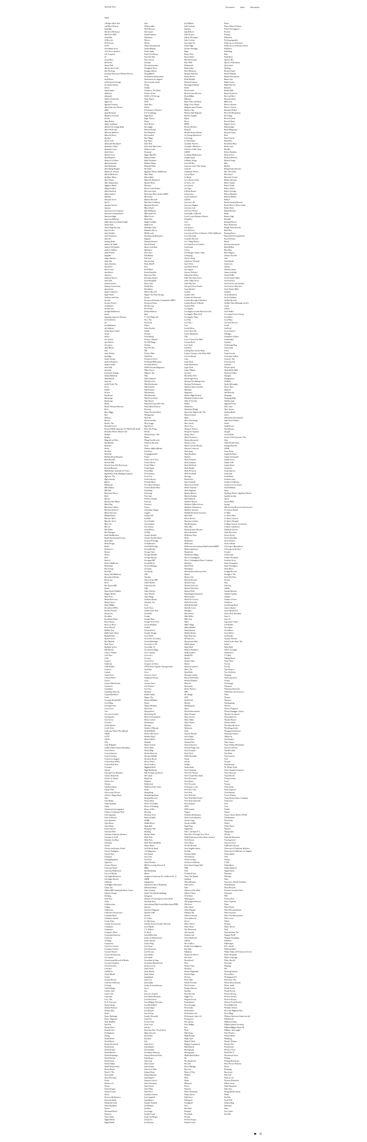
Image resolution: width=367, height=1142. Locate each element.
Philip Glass (188, 1039)
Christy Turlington (112, 851)
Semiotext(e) (229, 339)
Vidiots (227, 921)
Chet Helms (109, 801)
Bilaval (107, 482)
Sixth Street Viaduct (231, 420)
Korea (186, 121)
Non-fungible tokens (192, 848)
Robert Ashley (229, 183)
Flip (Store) (148, 426)
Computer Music (111, 932)
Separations (228, 348)
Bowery (108, 560)
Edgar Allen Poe (150, 155)
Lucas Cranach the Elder (193, 339)
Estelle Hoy (148, 286)
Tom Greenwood (230, 748)
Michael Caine (189, 583)
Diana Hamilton (111, 1106)
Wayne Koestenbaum (232, 983)
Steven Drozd (229, 535)
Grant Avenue (149, 630)
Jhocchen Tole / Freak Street (155, 1030)
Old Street (188, 904)
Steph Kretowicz (230, 532)
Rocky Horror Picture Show (235, 205)
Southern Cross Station (233, 485)
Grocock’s (148, 655)
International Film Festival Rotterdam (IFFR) (161, 904)
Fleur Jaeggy (149, 423)
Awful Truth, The (111, 384)
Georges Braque (150, 558)
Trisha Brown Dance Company (236, 798)
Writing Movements (231, 1061)
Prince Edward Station (232, 26)
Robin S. (227, 200)
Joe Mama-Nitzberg (151, 1053)
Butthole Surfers (111, 647)
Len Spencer (189, 228)
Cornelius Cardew (112, 949)
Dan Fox (108, 1025)
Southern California (231, 482)
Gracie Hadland (150, 625)
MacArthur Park (190, 376)
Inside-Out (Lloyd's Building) (155, 893)
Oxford (187, 941)
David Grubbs (110, 1050)
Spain (226, 490)
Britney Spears (110, 602)
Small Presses (229, 426)
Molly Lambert (190, 653)
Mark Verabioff (190, 474)
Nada (186, 731)
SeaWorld (227, 328)
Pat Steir (187, 977)
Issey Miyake (149, 927)
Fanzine (147, 334)
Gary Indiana (149, 524)
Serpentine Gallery (231, 356)
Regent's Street (229, 124)
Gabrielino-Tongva (151, 510)
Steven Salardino (230, 538)
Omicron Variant (190, 916)
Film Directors (149, 381)
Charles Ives (109, 781)
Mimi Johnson (189, 630)
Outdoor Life (189, 935)
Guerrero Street (150, 675)
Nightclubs (188, 829)
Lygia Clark (188, 367)
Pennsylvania (189, 1002)
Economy (148, 152)
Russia (226, 242)
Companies (109, 929)
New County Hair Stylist (193, 776)
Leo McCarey (189, 230)
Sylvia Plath (228, 647)
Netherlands (189, 767)
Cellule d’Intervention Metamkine (117, 748)
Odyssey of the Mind (192, 890)
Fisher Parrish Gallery (152, 412)
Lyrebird (187, 373)
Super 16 (227, 619)
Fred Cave (148, 476)
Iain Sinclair (148, 854)
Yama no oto (229, 1078)
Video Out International (233, 916)
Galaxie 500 (148, 516)
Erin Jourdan (149, 261)
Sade (226, 258)
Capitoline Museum (112, 692)
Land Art (187, 169)
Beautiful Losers (111, 426)
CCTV (107, 737)
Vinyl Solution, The (231, 932)
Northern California (192, 862)
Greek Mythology (151, 641)
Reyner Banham (230, 152)
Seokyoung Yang (230, 345)
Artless (107, 337)
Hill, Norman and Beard (153, 773)
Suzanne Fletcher (230, 639)
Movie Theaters (190, 689)
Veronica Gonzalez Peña (233, 890)
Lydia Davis (188, 362)
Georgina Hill (149, 560)
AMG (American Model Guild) (116, 222)
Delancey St (109, 1083)
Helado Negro (149, 737)
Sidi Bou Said (229, 401)
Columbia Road (110, 916)
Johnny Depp (149, 1072)
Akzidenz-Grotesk (112, 116)
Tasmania (227, 675)
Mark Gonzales (190, 460)
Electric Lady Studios (152, 188)
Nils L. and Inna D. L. (192, 832)
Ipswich (147, 916)
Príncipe (227, 35)
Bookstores (109, 549)
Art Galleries (109, 328)
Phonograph (189, 1050)
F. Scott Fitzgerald (151, 317)
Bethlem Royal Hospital (113, 457)
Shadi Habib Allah (231, 370)
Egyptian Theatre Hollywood (155, 172)
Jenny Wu (148, 1019)
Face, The (148, 320)
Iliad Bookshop (150, 871)
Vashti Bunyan (229, 885)
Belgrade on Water (112, 440)
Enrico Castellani (150, 247)
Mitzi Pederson (190, 636)
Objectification (190, 882)
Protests (227, 32)
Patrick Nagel (189, 974)
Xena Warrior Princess (232, 1064)
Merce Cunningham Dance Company (198, 560)
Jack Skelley (148, 955)
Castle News (109, 728)
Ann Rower (109, 272)
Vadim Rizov (229, 865)
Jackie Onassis (149, 941)
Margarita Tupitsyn (191, 432)
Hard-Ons (148, 709)
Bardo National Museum (114, 407)
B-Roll (107, 390)
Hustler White (149, 834)
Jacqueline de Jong (151, 960)
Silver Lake (228, 407)
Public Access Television (233, 43)
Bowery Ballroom (111, 563)
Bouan (107, 555)
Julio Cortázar (189, 40)
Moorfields (188, 672)
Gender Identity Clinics (153, 538)
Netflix (187, 765)
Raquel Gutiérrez (230, 93)
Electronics (148, 197)
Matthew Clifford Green (193, 504)
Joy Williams (189, 23)
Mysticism (188, 728)
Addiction (108, 93)
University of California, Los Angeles (238, 851)
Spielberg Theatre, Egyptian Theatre (238, 493)
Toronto (227, 762)
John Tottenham (150, 1083)
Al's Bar (107, 118)
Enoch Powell (149, 244)
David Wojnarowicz (112, 1067)
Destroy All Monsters (113, 1097)
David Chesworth (111, 1044)
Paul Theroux (189, 994)
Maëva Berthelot (190, 532)
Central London (111, 756)
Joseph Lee (148, 1120)
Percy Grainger (190, 1005)
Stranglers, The (230, 574)
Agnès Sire (108, 102)
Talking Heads (229, 658)
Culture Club (110, 991)
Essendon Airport (151, 278)
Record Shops (229, 121)
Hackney (147, 692)
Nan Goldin (188, 737)
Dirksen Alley (149, 26)
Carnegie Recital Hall (113, 700)
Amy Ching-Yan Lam (112, 228)
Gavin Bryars (149, 530)
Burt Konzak (109, 641)
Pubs (226, 54)
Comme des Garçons (113, 924)
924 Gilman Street (111, 49)
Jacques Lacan (149, 966)
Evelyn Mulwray (150, 311)
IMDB (146, 879)
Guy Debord (149, 686)
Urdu (226, 857)
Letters (187, 250)
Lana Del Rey (189, 163)
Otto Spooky (189, 932)
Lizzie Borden (189, 289)
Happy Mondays (150, 706)
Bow (106, 558)
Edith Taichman (150, 160)
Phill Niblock (189, 1047)
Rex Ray (227, 149)
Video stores (229, 918)
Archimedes (109, 306)
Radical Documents (231, 77)
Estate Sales (148, 284)
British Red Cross (111, 599)
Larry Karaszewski (191, 180)
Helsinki (147, 742)
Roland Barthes (230, 211)
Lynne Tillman (189, 370)
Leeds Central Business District (196, 216)
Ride (226, 163)
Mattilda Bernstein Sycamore (195, 513)
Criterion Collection (112, 983)
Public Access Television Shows (236, 46)
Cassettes (108, 723)
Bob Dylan (109, 530)
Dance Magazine (111, 1019)
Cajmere (108, 661)
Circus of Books (111, 874)
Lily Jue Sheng (189, 258)
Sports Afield (229, 502)
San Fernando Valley (232, 278)
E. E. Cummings (150, 113)
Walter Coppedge (231, 957)
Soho (226, 440)
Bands (107, 404)
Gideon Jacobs (150, 586)
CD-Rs (107, 739)
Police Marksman (191, 1092)
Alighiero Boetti (110, 186)
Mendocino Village (191, 555)
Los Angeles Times (191, 317)
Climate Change (111, 893)
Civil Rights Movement (113, 885)
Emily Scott (148, 225)
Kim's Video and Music (193, 102)
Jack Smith (148, 957)
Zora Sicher (228, 1111)
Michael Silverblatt (191, 588)
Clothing (108, 896)
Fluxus (146, 437)
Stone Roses (228, 569)
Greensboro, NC (150, 644)
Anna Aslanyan (110, 264)
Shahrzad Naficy (230, 373)
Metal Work (188, 566)
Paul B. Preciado (190, 983)
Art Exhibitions (110, 325)
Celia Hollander (111, 745)
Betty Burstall (110, 460)
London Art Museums (192, 297)
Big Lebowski (110, 479)
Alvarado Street (110, 200)
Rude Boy (228, 230)
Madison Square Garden (193, 387)
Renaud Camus (230, 133)
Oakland (187, 879)
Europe (147, 297)
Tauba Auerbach (230, 678)
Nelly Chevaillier (190, 756)
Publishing (228, 51)
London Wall (189, 306)
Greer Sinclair (149, 653)
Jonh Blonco (149, 1100)
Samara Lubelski (230, 272)
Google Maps (149, 619)
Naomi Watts (189, 739)
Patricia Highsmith (191, 971)
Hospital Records (151, 798)
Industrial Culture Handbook (155, 885)
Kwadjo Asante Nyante (193, 133)
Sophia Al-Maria (230, 454)
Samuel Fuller (229, 275)
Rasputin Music (230, 99)
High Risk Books (150, 770)
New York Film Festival (193, 798)
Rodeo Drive (229, 208)
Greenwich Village (151, 650)
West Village (228, 1013)
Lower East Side (190, 331)
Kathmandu (188, 65)
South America (229, 471)
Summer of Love (230, 599)
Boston (107, 552)
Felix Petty (148, 356)
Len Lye (187, 225)
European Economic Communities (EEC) (159, 300)
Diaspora (108, 1114)
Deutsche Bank (110, 1100)
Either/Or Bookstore (152, 180)
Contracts (108, 938)
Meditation (188, 541)
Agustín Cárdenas (111, 105)
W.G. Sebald (229, 946)
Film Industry (149, 393)
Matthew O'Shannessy (192, 507)
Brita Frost (109, 597)
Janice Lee (148, 980)
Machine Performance (192, 384)
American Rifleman (112, 219)
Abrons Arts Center (112, 68)
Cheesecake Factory (112, 793)
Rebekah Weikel (230, 110)
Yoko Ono (228, 1089)
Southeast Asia (229, 479)
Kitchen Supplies (190, 116)
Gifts (146, 588)
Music (186, 709)
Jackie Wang (149, 944)
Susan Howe (229, 633)
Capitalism (109, 689)
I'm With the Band (151, 848)
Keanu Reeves (189, 77)
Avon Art (108, 381)
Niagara (187, 812)
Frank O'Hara (149, 465)
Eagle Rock (148, 116)
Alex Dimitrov (110, 158)
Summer (227, 597)
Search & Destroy (231, 323)
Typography (228, 832)
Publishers (228, 49)
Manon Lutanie (190, 415)
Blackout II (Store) (112, 510)
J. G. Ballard (149, 929)
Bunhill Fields (110, 636)
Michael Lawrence (191, 586)
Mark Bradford (190, 454)
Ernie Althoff (149, 264)
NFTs (186, 806)
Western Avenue (230, 997)
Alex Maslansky (110, 166)
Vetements (228, 893)
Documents (230, 7)
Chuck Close (109, 854)
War (225, 969)
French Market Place (152, 488)
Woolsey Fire (229, 1044)
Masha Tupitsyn (190, 488)
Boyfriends (109, 566)
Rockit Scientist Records (233, 202)
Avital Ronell (109, 379)
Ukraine (227, 834)
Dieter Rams (109, 1117)
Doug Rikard (149, 74)
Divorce (147, 40)
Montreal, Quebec (191, 667)
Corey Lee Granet (111, 946)
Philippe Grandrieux (192, 1044)
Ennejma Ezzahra (151, 242)
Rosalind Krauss (230, 222)
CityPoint (108, 882)
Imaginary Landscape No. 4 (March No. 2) (160, 876)
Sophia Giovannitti (231, 457)
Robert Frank (229, 186)
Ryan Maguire (229, 253)
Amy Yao (108, 239)
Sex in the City (229, 362)
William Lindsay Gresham (234, 1025)
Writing (227, 1058)
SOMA (226, 448)
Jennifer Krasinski (151, 1016)
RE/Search (228, 102)
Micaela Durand (190, 580)
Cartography (109, 717)
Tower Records (230, 773)
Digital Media (110, 1120)
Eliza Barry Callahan (152, 202)
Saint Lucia (228, 264)
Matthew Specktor (191, 510)
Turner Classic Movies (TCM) (235, 815)
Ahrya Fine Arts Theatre (114, 107)
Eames (146, 121)
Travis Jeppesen (230, 790)
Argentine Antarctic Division (115, 317)
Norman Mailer (190, 854)
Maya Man (188, 527)
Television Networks (232, 689)
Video (226, 904)
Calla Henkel (109, 667)
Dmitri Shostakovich (152, 46)
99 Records (109, 40)
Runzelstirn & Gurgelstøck (234, 236)
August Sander (110, 365)
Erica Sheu (148, 253)
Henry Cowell (149, 745)
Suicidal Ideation (230, 591)
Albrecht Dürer (110, 135)
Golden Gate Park (151, 611)
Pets (186, 1027)
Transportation (230, 778)
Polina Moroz (189, 1095)
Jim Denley (148, 1036)
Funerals (147, 502)
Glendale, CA (149, 602)
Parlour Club (189, 966)
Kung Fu (187, 130)
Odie (186, 888)
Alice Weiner (109, 180)
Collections (109, 910)
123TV (107, 46)
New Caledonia (190, 770)
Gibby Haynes (149, 583)
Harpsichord (149, 711)
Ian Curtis (148, 857)
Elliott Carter (149, 216)
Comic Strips (109, 921)
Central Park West (111, 765)
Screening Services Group (234, 314)
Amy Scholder (110, 233)
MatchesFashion (190, 496)
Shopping (227, 395)
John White (148, 1089)
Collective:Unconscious (113, 913)
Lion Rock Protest (191, 267)
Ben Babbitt (109, 443)
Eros (146, 267)
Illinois (146, 874)
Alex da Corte (110, 155)
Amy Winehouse (111, 236)
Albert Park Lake (111, 130)
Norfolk (187, 851)
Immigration (149, 882)
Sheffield (227, 381)
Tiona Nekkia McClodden (234, 745)
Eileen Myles (149, 177)
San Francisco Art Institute (234, 284)
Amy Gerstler (110, 230)
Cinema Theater (111, 865)
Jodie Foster (149, 1044)
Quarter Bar (229, 60)
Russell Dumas (229, 239)
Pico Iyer (187, 1064)
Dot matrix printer (151, 65)
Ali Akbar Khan (110, 177)
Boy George (109, 569)
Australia (108, 370)
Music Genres (189, 717)
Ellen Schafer (149, 208)
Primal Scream (189, 1122)
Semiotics (227, 342)
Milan (186, 622)
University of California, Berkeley (237, 848)
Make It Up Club (190, 401)
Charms (108, 784)
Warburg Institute (231, 971)
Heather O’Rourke (151, 728)
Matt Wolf (188, 516)
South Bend (228, 476)
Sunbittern (228, 602)
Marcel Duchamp (191, 420)
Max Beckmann (190, 524)
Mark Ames (188, 451)
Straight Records (230, 572)
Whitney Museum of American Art (237, 1016)
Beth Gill (108, 454)
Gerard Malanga (150, 566)
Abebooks (108, 63)
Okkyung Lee (189, 899)
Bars (106, 415)
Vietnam (227, 924)
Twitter (227, 823)
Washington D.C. (230, 977)
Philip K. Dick (189, 1041)
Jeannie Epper (149, 1008)
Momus (187, 658)
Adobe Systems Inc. (112, 99)
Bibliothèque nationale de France (117, 471)
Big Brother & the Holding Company (118, 474)
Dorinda (147, 63)
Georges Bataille (150, 555)
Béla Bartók (109, 650)
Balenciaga (109, 398)
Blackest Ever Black (112, 502)
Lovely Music (189, 328)
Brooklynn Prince (111, 619)
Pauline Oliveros (190, 988)
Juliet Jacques (189, 35)
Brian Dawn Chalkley (113, 591)
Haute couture (150, 720)
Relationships (229, 127)
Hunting (147, 832)
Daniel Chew (110, 1027)
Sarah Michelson (230, 295)
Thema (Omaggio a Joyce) (234, 711)
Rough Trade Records (232, 228)
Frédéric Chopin (150, 499)
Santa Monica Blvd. (231, 289)
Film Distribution (150, 384)
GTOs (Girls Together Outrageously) (158, 667)
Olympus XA (189, 913)
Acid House (109, 79)
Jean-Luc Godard (151, 994)
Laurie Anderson (190, 197)
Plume (186, 1080)
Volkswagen (228, 944)
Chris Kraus (109, 823)
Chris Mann (109, 826)
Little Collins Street (191, 281)
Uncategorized (229, 840)
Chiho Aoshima (110, 804)
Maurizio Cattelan (191, 521)
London (187, 292)
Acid (106, 77)
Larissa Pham (189, 174)
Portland (187, 1111)
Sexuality (227, 365)
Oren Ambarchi (190, 918)
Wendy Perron (229, 991)
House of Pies (149, 809)
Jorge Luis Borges (151, 1117)
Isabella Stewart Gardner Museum (157, 924)
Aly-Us (107, 202)
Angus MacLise (110, 258)
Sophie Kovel (229, 465)
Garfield (147, 518)
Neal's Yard (188, 753)
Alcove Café (109, 141)
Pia (185, 1058)
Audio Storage (110, 359)
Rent (226, 135)
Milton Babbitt (189, 627)
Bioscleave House (111, 493)
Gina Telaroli (149, 594)
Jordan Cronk (149, 1114)
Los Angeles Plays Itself (193, 314)
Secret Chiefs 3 (230, 331)
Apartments (109, 289)
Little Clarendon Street (193, 278)
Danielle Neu (110, 1030)
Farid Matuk (149, 337)
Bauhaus (108, 418)
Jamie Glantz (149, 974)
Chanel (107, 770)
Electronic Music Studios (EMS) (156, 194)
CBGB (107, 734)
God (146, 605)
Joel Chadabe (149, 1050)
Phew (186, 1030)
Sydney (227, 644)
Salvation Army (230, 269)
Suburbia (227, 586)
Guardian (148, 669)
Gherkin (147, 577)
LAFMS (187, 152)
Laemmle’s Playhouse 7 (193, 146)
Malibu (187, 404)
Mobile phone (189, 644)
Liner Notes (188, 264)
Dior (146, 23)
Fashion (147, 345)
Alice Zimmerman (111, 183)
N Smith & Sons (190, 874)
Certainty (108, 767)
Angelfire (108, 256)
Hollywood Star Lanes (152, 787)
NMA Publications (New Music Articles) (199, 837)
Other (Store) (189, 924)
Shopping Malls (230, 398)
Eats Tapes (148, 141)
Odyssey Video (190, 893)
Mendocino (188, 552)
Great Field (148, 636)
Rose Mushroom (230, 225)
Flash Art (147, 418)
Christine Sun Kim (111, 840)
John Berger (149, 1058)
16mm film (108, 37)
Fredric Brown (150, 479)
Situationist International (233, 418)
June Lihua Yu (189, 43)
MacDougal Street (191, 379)
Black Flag (108, 504)
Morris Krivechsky (191, 678)
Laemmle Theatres (191, 144)
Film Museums (149, 395)
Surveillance (228, 630)
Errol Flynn (148, 269)
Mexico (187, 574)
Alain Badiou (109, 121)
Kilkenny (187, 99)
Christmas (108, 843)
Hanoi (146, 703)
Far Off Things (150, 342)
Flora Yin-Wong (150, 429)
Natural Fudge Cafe (191, 748)
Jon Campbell (149, 1097)
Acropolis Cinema (111, 85)
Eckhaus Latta (149, 149)
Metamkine (188, 569)
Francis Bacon (149, 463)
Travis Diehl (228, 787)
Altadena (108, 197)
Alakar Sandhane (111, 124)
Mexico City (189, 577)
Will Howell (228, 1019)
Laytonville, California (192, 214)
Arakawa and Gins (112, 297)
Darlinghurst (109, 1033)
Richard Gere (229, 155)
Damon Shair (110, 1011)
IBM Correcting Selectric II (154, 865)
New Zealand (189, 804)
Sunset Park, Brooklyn (232, 614)
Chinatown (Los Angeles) (114, 809)
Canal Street (109, 675)
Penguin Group (190, 999)
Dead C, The (109, 1072)
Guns (146, 681)
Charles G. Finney (111, 778)
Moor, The (188, 669)
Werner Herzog (230, 994)
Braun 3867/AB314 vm (113, 574)
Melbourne (188, 544)
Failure (147, 325)
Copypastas (109, 944)
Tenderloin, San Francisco (234, 692)
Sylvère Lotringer (230, 650)
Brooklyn (108, 616)
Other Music (189, 927)
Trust (226, 806)
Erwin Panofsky (150, 272)
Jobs (146, 1041)
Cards (107, 697)
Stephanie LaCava (231, 530)
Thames (227, 697)
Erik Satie (148, 258)
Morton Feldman (190, 681)
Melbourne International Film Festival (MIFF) (201, 546)
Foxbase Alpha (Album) (153, 448)
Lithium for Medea (191, 275)
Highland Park (149, 767)
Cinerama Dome (111, 868)
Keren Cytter (189, 90)
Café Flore (109, 655)
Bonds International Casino (115, 538)
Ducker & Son (149, 93)
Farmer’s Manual (150, 339)
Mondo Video (189, 661)
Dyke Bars (148, 105)
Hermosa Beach (150, 759)
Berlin (107, 448)
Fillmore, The (149, 373)
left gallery (188, 219)
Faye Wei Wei (149, 348)
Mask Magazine (190, 490)
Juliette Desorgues (191, 37)
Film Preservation (151, 398)
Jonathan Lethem (150, 1095)
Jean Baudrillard (150, 1005)
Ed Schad (147, 169)
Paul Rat (187, 991)
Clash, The (109, 888)
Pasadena (188, 969)
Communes (109, 927)
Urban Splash (229, 854)
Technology (228, 683)
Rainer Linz (228, 79)
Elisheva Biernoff (150, 200)
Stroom (227, 580)
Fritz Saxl (147, 496)
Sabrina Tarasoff (230, 256)
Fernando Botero (151, 365)
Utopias (227, 860)
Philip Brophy (189, 1036)
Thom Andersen (230, 717)
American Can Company (114, 211)
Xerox (226, 1067)
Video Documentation (232, 910)
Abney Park (109, 65)
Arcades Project (111, 303)
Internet (147, 907)
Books (107, 546)
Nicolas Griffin (190, 823)
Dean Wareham (110, 1078)
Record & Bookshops (232, 113)
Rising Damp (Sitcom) (232, 169)
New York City (190, 795)
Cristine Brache (110, 980)
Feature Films (149, 353)
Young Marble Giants (232, 1092)
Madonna (188, 390)
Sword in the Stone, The (233, 641)
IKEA (146, 868)
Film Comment (150, 379)
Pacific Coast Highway (193, 946)
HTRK (146, 820)
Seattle (226, 325)
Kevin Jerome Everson (192, 93)
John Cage (148, 1061)
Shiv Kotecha (229, 393)
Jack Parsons (149, 952)
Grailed (147, 627)
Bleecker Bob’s (110, 518)
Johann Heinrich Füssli (153, 1055)
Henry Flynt (149, 748)
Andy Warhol (110, 253)
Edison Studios (150, 158)
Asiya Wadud (109, 353)
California (108, 664)
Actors (107, 88)
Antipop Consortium (112, 286)
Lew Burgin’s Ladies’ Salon (194, 253)
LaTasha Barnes (190, 191)
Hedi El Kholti (149, 731)
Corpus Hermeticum (112, 955)
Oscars (187, 921)
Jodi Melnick (149, 1047)
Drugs (146, 85)
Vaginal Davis (229, 871)
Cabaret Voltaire (111, 653)
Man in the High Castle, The (195, 412)
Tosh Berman (229, 765)
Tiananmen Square (231, 734)
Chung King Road (111, 860)
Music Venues (189, 723)
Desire (107, 1095)
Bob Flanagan (110, 532)
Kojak (186, 118)
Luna (186, 359)
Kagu (186, 51)
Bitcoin (107, 499)
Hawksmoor (149, 723)
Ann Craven (109, 269)
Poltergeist (188, 1100)
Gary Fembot (149, 521)
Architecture (109, 309)
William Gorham (230, 1022)
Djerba (147, 43)
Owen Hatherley (190, 938)
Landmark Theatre (191, 172)
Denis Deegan (110, 1089)
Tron (226, 804)
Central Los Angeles (112, 759)
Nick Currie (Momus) (192, 818)
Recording (228, 116)
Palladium (188, 952)
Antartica (108, 275)
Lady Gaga (188, 138)
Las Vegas (188, 188)
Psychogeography (231, 40)
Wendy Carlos (229, 988)
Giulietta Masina (150, 599)
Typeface (227, 829)
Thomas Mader (230, 723)
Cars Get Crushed (111, 714)
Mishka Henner (190, 633)
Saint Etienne (229, 261)
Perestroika (188, 1008)
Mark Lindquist (190, 463)
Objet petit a (189, 885)
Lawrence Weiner (191, 211)
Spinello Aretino (230, 496)
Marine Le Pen (189, 443)
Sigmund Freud (230, 404)
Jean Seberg (148, 1013)
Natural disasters (190, 745)
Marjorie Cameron (191, 448)
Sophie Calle (229, 463)
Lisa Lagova (188, 269)
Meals (186, 538)
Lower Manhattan (191, 334)
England (147, 239)
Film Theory (149, 401)
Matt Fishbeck (189, 499)
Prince (226, 23)
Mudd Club (188, 700)
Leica (186, 222)
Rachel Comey (229, 71)
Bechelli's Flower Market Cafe (116, 432)
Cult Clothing (110, 988)
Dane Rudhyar (110, 1022)
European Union (150, 303)
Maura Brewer (190, 518)
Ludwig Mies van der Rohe (194, 351)
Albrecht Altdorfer (112, 133)
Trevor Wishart (230, 795)
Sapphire (227, 292)
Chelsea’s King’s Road (113, 795)
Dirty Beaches (149, 29)
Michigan (187, 611)
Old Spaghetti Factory (192, 901)
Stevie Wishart (229, 541)
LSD (186, 337)
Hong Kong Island (151, 795)
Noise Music (189, 843)
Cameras (108, 669)
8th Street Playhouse (112, 32)
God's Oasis (148, 608)
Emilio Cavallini (150, 222)
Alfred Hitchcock (111, 174)
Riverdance (228, 174)
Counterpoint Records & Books (117, 960)
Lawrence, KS (189, 202)
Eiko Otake (148, 174)
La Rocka (188, 177)
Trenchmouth (229, 793)
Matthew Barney (190, 502)
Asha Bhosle (109, 348)
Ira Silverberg (149, 921)
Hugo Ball (148, 826)
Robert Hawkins (230, 194)
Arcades (108, 300)
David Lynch (109, 1061)
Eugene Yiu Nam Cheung (154, 295)
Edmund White (150, 166)
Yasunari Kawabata (231, 1080)
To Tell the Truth (230, 767)
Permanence (189, 1019)
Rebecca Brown (230, 105)
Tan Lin (227, 664)
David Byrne (109, 1041)
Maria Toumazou (190, 437)
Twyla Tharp (229, 826)
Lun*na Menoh (190, 356)
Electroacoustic (150, 191)
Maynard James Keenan (193, 530)
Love (186, 325)
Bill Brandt (109, 485)
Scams (226, 306)
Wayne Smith (229, 985)
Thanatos (227, 700)
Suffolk (227, 588)
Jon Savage (148, 1111)
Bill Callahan (109, 488)
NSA (186, 871)
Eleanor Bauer (149, 183)
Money (187, 664)
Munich (187, 703)
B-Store (107, 393)
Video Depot (229, 907)
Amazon (108, 208)
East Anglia (148, 127)
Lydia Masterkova (191, 365)
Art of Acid (109, 339)
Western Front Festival (232, 1002)
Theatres (227, 706)
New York (188, 793)
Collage (107, 907)
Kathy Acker (189, 68)
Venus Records (230, 888)
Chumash (108, 857)
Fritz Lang (148, 493)
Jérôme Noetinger (191, 49)
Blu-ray (107, 527)
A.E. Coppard (110, 54)
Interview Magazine (151, 910)
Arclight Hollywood (112, 311)
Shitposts (227, 390)
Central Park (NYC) (112, 762)
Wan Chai (228, 963)
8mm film (108, 29)
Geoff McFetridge (151, 546)
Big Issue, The (110, 476)
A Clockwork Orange (113, 82)
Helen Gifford (149, 739)
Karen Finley (189, 57)
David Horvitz (110, 1058)
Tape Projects (229, 669)
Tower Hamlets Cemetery (234, 770)
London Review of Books (194, 303)
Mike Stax (188, 619)
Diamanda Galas (111, 1103)
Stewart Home (229, 544)
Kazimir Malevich (191, 74)
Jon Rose (147, 1108)
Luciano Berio (189, 342)
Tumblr (227, 809)
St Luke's (227, 552)
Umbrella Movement (232, 837)
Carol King (109, 703)
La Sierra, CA (189, 183)
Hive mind (148, 776)
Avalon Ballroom (111, 376)
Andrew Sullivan (111, 250)
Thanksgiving (229, 703)
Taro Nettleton (230, 672)
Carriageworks (110, 706)
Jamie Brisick (149, 971)
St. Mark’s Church (231, 518)
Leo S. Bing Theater (191, 242)
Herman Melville (150, 756)
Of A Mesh (188, 896)
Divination (148, 37)
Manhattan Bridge (191, 409)
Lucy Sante (188, 345)
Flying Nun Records (152, 440)
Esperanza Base (150, 275)
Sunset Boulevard (231, 611)
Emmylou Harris (150, 230)
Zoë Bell (227, 1114)
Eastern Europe (150, 130)
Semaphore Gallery (231, 337)
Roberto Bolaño (230, 197)
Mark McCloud (190, 465)
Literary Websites (191, 272)
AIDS (107, 110)
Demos (107, 1086)
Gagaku (147, 513)
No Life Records (190, 846)
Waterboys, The (230, 980)
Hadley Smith (149, 695)
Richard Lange (229, 160)
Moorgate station (190, 675)
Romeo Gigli (229, 216)
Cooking (108, 941)
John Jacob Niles (150, 1069)
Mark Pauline (189, 468)
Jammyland (148, 977)
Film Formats (149, 390)
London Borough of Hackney (195, 300)
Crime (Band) (110, 974)
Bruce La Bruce (110, 625)
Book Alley (109, 541)
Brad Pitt (108, 572)
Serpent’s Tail (229, 359)
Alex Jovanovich (111, 163)
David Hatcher (110, 1053)
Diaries (107, 1108)
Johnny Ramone (150, 1075)
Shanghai (227, 376)
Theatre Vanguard (231, 709)
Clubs (107, 901)
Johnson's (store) (150, 1080)
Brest (107, 583)
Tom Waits (228, 753)
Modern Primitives (191, 650)
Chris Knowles (110, 820)
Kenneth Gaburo (190, 82)
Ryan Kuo (228, 250)
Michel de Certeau (191, 599)
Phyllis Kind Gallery (191, 1055)
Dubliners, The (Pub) (152, 90)
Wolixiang (228, 1039)
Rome (226, 214)
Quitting (227, 68)
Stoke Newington (231, 563)
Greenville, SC (149, 647)
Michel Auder (189, 597)
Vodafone (228, 941)
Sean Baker (228, 317)
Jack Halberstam (150, 935)
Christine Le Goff (111, 837)
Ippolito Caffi (149, 913)
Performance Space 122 (193, 1016)
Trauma (227, 784)
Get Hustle (148, 572)
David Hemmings (111, 1055)
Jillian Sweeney (150, 1033)
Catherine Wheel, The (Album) (116, 731)
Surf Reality (228, 625)
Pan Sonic (188, 957)
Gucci (146, 672)
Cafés (107, 658)
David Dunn (109, 1047)
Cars (106, 711)
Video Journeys (230, 913)
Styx (225, 583)
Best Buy (108, 451)
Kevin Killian (189, 96)
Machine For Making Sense (194, 381)
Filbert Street (149, 370)
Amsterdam (109, 225)
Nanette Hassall (190, 734)
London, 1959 (189, 295)
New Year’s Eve (190, 790)
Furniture (148, 504)
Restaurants (228, 146)
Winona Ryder (229, 1036)
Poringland (188, 1103)
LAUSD (187, 200)
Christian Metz (110, 832)
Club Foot (108, 899)
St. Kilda (227, 513)
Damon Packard (111, 1008)
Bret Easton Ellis (111, 586)
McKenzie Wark (190, 535)
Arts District (109, 342)
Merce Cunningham (192, 558)
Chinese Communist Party (114, 812)
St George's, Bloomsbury (233, 546)
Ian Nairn (148, 860)
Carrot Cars (109, 709)
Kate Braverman (190, 60)
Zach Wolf (228, 1100)
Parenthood (188, 960)
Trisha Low (228, 801)
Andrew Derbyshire (112, 247)
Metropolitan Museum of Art (195, 572)
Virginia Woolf (229, 935)
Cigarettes (108, 862)
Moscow (187, 683)
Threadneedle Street (232, 725)
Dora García (149, 60)
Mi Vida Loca (189, 639)
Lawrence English (191, 205)
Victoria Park (229, 899)
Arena (107, 314)
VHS (226, 896)
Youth (226, 1095)
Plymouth (188, 1083)
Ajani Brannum (110, 113)
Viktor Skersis (229, 927)
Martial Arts (188, 479)
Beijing (107, 437)
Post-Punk (188, 1114)
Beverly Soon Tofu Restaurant (116, 465)
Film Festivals (149, 387)
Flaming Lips (149, 415)
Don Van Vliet (149, 57)
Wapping (227, 966)
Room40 (227, 219)
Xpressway (228, 1072)
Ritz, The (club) (230, 172)
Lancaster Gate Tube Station (195, 166)
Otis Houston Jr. (190, 929)
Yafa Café (228, 1075)
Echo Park (148, 144)
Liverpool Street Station (193, 286)
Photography (189, 1053)
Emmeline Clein (150, 228)
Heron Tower (149, 762)
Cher (106, 798)
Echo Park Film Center (153, 146)
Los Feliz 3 (188, 323)
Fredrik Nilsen (149, 482)
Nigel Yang (188, 826)
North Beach (189, 857)
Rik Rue (227, 166)
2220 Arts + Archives (112, 51)
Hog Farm (148, 778)
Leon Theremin (190, 236)
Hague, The (148, 697)
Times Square (229, 742)
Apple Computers (111, 292)
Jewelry (147, 1027)
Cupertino (108, 997)
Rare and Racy (229, 96)
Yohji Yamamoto (230, 1086)
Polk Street (188, 1097)
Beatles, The (109, 423)
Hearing (147, 725)
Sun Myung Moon (231, 605)
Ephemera (148, 250)
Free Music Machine (152, 485)
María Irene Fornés (191, 485)
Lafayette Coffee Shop (192, 149)
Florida (147, 432)
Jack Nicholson (150, 949)
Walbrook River (230, 949)
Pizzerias (187, 1069)
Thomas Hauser (230, 720)
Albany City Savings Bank (114, 127)
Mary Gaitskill (189, 482)
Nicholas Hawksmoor (192, 815)
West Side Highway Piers (233, 1011)
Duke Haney (149, 99)
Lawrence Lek (189, 208)
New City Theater (191, 773)
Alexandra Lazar (111, 149)
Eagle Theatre (149, 118)
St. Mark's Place (230, 516)
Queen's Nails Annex (232, 63)
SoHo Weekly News (231, 443)
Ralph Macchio (230, 85)
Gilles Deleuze (149, 591)
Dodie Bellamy (150, 49)
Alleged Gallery (110, 188)
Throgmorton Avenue (232, 731)
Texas (226, 695)
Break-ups (109, 580)
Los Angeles (188, 309)
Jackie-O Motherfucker (153, 938)
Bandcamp (109, 401)
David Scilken (110, 1064)
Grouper (147, 658)
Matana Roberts (190, 493)
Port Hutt (188, 1108)
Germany (148, 569)
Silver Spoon (229, 409)
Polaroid (187, 1089)
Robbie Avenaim (230, 180)
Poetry (186, 1086)
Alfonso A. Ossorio (112, 172)
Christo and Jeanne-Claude (115, 848)
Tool (226, 759)
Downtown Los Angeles (153, 79)
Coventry (108, 969)
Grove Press (149, 661)
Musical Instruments (192, 711)
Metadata (188, 563)
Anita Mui (108, 261)
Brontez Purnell (111, 611)
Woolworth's (229, 1047)
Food (146, 446)
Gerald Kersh (149, 563)
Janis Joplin (148, 983)
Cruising (108, 985)
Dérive (147, 107)
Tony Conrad (229, 756)
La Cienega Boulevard (192, 135)
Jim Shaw (147, 1039)
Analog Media (110, 242)
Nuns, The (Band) (191, 876)
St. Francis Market (231, 510)
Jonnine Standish (150, 1103)
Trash (226, 781)
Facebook (148, 323)
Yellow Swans (229, 1083)
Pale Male (188, 949)
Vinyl (226, 929)
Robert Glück (229, 188)
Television (228, 686)
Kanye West (188, 54)
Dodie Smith (149, 51)
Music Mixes (189, 720)
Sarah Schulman (230, 297)
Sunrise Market (230, 608)
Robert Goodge (230, 191)
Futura (147, 507)
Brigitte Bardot (110, 594)
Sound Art (228, 468)
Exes (146, 314)
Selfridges (228, 334)
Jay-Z (146, 988)
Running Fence (230, 233)
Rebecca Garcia (230, 107)
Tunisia (227, 812)
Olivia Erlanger (190, 910)
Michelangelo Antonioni (193, 594)
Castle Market (110, 725)
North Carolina (190, 860)
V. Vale (226, 862)
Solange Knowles (230, 446)
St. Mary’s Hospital (231, 521)
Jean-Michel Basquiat (152, 997)
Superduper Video (231, 622)
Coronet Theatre (111, 952)
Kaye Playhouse (190, 71)
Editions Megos (150, 163)
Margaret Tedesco (191, 429)
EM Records (149, 233)
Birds (107, 496)
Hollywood (148, 784)
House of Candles (151, 804)
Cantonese (109, 686)
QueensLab (228, 65)
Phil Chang (188, 1033)
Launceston (188, 194)
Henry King (148, 750)
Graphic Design (150, 633)
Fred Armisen (149, 474)
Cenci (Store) (110, 750)
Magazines (188, 393)
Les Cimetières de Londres (194, 244)
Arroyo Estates (110, 320)
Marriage (187, 476)
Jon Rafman (148, 1106)
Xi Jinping (228, 1069)
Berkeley (108, 446)
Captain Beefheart (111, 695)
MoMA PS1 (188, 655)
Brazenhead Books (112, 577)
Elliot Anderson (150, 214)
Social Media (229, 435)
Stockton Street (230, 560)
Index (242, 7)
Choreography (110, 815)
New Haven (189, 781)
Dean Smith (109, 1075)
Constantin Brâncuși (112, 935)
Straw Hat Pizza (230, 577)
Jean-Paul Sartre (150, 999)
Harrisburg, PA (150, 714)
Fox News (148, 451)
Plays (186, 1078)
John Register (149, 1078)
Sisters (226, 415)
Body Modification (112, 535)
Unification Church (231, 846)
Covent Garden (110, 966)
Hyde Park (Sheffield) (152, 843)
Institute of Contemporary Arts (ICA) (158, 899)
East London (149, 135)
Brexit (107, 588)
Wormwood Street (231, 1055)
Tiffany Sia (228, 737)
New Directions (190, 778)
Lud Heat (188, 348)
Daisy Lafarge (110, 1005)
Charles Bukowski (112, 776)
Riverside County (230, 177)
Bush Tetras (109, 644)
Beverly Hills (109, 463)
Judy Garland (189, 26)
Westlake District (230, 1008)
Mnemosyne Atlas (191, 641)
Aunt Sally (108, 367)
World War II (229, 1053)
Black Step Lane (111, 513)
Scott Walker (229, 311)
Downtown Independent (153, 77)
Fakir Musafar (149, 328)
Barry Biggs (109, 412)
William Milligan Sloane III (234, 1027)
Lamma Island (189, 158)
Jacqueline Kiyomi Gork (153, 963)
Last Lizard (188, 186)
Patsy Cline (188, 980)
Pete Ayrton (188, 1022)
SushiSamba (228, 636)
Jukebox (187, 29)
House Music (149, 801)
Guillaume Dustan (151, 678)
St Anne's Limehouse (232, 527)
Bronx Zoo (109, 614)
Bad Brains (109, 395)
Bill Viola (108, 490)
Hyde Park (148, 837)
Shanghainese (229, 379)
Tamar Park (228, 661)
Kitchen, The (189, 110)
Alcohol (107, 138)
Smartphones (229, 429)
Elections (147, 186)
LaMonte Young (190, 160)
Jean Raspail (149, 1011)
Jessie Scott (148, 1025)
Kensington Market (191, 85)
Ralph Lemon (229, 82)
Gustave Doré (149, 683)
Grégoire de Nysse (151, 664)
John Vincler (149, 1086)
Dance (107, 1013)
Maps (186, 418)
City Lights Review (112, 879)
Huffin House (149, 823)
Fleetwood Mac (150, 420)
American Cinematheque (114, 214)
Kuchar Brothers (190, 127)
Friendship (148, 490)
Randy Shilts (229, 90)
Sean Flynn (228, 320)
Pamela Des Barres (191, 955)
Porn (186, 1106)
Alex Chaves (109, 152)
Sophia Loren (229, 460)
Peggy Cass (188, 997)
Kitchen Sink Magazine (193, 113)
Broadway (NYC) (111, 608)
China (107, 806)
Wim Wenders (229, 1033)
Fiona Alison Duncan (152, 407)
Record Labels (229, 118)
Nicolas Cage (189, 820)
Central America (111, 753)
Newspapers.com (191, 787)
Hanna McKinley (150, 700)
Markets (187, 457)
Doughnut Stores (150, 68)
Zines (226, 1108)
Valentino (227, 876)
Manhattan (188, 407)
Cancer (107, 681)
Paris (186, 963)
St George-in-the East (232, 549)
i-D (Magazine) (150, 851)
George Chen (149, 552)
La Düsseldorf (189, 141)
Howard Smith (150, 818)
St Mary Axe (228, 555)
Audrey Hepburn (111, 362)
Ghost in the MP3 (151, 580)
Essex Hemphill (150, 281)
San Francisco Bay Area (233, 286)
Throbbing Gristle (231, 728)
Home (146, 790)
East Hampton (149, 133)
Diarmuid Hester (111, 1111)
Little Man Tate (190, 284)
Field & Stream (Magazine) (154, 367)
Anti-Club (108, 281)
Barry (107, 409)
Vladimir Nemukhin (231, 938)
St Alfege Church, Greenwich (235, 524)
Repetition (228, 141)
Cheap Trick (109, 790)
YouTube (227, 1097)
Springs (227, 504)
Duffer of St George (152, 96)
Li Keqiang (188, 256)
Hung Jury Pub (150, 829)
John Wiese (148, 1092)
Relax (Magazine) (230, 130)
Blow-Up (108, 524)
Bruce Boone (110, 622)
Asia (106, 351)
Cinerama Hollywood (113, 871)
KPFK (186, 124)
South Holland (229, 488)
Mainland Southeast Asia (193, 398)
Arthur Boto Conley (112, 331)
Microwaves (189, 614)
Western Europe (230, 999)
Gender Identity (150, 535)
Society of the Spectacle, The (235, 437)
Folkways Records (151, 443)
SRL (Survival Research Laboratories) (238, 507)
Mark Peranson (190, 471)
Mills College (189, 625)
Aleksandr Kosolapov (113, 144)
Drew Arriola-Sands (152, 82)
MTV (186, 697)
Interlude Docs (110, 7)
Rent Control (229, 138)
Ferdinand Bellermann (152, 362)
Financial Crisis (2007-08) (154, 404)
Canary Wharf (110, 678)
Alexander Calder (111, 146)
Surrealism (228, 627)
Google (147, 616)
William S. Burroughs (232, 1030)
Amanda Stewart (111, 205)
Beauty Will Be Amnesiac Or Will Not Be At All (122, 429)
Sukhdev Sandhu (230, 594)
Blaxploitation (110, 516)
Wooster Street (230, 1050)
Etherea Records (150, 292)
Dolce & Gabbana (151, 54)
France (147, 457)
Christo (107, 846)
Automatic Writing (111, 373)
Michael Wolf (189, 591)
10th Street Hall (110, 35)
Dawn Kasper (110, 1069)
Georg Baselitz (150, 549)
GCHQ (147, 532)
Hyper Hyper (149, 846)
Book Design (109, 544)
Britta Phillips (110, 605)
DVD (146, 102)
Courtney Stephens (112, 963)
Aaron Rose (109, 60)
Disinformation (150, 35)
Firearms (147, 409)
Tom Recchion (229, 750)
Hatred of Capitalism (152, 717)
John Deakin (149, 1067)
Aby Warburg (110, 71)
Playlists (187, 1075)
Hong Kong (148, 793)
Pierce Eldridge (190, 1067)
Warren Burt (229, 974)
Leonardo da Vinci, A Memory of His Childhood (202, 233)
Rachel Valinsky (230, 74)
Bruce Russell (110, 627)
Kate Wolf (188, 63)
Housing (147, 812)
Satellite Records (230, 300)
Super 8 (227, 616)
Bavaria (107, 420)
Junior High (188, 46)
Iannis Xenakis (149, 862)
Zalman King (229, 1103)
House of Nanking (151, 806)
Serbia (226, 351)
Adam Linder (109, 90)
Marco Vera (188, 426)
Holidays (147, 781)
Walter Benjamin (230, 955)
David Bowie (109, 1039)
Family (146, 331)
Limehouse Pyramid (191, 261)
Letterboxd (188, 247)
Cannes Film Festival (112, 683)
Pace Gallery (189, 944)
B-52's (107, 387)
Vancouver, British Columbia (235, 882)
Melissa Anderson (191, 549)
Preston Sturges (190, 1120)
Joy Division (149, 1122)
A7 (106, 57)
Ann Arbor (109, 267)
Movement (188, 686)
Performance (189, 1011)
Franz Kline (148, 471)
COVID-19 (109, 971)
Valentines (228, 874)
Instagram (148, 896)
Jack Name (148, 946)
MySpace (187, 725)
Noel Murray (189, 840)
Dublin (147, 88)
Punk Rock (228, 57)
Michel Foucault (190, 602)
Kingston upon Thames (193, 107)
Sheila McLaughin (231, 384)
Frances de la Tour (151, 460)
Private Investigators (232, 29)
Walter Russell (229, 960)
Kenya (186, 88)
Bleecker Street (110, 521)
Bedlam (107, 435)
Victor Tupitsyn (230, 901)
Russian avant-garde (232, 244)
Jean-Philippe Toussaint (153, 1002)
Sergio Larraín (229, 353)
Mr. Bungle (188, 695)
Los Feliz (187, 320)
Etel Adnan (148, 289)
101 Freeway (109, 43)
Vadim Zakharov (230, 868)
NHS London (189, 809)
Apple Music (109, 295)
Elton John (148, 219)
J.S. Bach (147, 932)
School (226, 309)
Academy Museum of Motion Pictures (119, 74)
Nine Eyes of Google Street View (196, 834)
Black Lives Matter (112, 507)
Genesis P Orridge (151, 541)
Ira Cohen (148, 918)
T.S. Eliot (227, 655)
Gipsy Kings (149, 597)
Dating (107, 1036)
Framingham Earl (150, 454)
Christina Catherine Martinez (116, 834)
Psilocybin (228, 37)
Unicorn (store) (230, 843)
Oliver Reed (188, 907)
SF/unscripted (229, 367)
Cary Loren (109, 720)
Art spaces (108, 345)
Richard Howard (230, 158)
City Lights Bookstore (113, 876)
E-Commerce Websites (153, 110)
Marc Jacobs (189, 423)
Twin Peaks (228, 820)
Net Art (187, 762)
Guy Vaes (148, 689)
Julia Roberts (189, 32)
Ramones (227, 88)
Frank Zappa (149, 468)
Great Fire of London (152, 639)
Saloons (227, 267)
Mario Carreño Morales (193, 446)
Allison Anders (110, 194)
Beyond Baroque (111, 468)
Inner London (149, 890)
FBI (145, 351)
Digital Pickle (110, 1122)
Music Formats (190, 714)
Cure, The (108, 999)
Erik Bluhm (148, 256)
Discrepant (148, 32)
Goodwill (148, 614)
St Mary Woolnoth (231, 558)
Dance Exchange (111, 1016)
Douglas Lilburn (150, 71)
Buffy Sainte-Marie (112, 633)
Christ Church (110, 829)
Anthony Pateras (111, 278)
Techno (227, 681)
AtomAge (108, 356)
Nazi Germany (190, 750)
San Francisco (229, 281)
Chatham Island (111, 787)
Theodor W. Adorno (232, 714)
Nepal (186, 759)
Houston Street (150, 815)
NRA (186, 868)
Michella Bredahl (190, 605)
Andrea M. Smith (111, 244)
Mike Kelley (188, 616)
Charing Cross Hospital (113, 773)
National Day (189, 742)
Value (226, 879)
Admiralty (108, 96)
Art (106, 323)
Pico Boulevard (190, 1061)
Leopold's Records (191, 239)
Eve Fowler (148, 309)
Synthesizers (229, 653)
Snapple (227, 432)
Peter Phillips (189, 1025)
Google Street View (151, 622)
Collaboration (110, 904)
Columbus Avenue (112, 918)
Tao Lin (227, 667)
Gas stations (149, 527)
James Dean (148, 969)
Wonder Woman (230, 1041)
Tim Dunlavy (229, 739)
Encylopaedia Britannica (153, 236)
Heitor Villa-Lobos (151, 734)
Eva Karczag (149, 306)
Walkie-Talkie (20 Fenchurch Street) (238, 952)
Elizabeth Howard (151, 205)
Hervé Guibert (150, 765)
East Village (148, 138)
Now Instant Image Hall (193, 865)
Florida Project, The (152, 435)
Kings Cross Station (191, 105)
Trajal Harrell (229, 776)
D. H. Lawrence (111, 1002)
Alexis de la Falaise (112, 160)
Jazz (146, 991)
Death (107, 1080)
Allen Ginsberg (110, 191)
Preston (187, 1117)
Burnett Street (110, 639)
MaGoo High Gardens (192, 395)
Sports (226, 499)
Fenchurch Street (151, 359)
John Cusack (149, 1064)
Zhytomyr (228, 1106)
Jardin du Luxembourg (153, 985)
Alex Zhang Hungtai (112, 169)
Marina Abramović (191, 440)
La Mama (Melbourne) (192, 155)
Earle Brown (149, 124)
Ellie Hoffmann (150, 211)
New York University (192, 801)
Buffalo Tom (109, 630)
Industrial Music (150, 888)
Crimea (107, 977)
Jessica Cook (149, 1022)
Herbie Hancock (150, 753)
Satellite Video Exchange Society (236, 303)
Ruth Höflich (229, 247)
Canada (107, 672)
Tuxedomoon (229, 818)
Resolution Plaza (230, 144)
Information (254, 7)
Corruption (109, 957)
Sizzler (226, 423)
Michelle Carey (190, 608)
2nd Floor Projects (112, 26)
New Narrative (190, 784)
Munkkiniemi (189, 706)
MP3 (186, 692)
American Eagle (110, 216)
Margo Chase (189, 435)
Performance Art (190, 1013)
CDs (106, 742)
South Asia (228, 474)
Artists (107, 334)
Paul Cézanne (189, 985)
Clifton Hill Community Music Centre (119, 890)
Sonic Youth (228, 451)
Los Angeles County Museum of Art (197, 311)
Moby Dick (188, 647)
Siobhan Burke (230, 412)
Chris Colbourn (111, 818)
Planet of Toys (189, 1072)
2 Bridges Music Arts (112, 23)
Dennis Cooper (110, 1092)
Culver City (109, 994)
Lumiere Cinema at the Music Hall (197, 353)
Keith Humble (189, 79)
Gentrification (149, 544)
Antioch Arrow (110, 284)
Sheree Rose (229, 387)
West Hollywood (230, 1005)
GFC (146, 574)
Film (146, 376)
